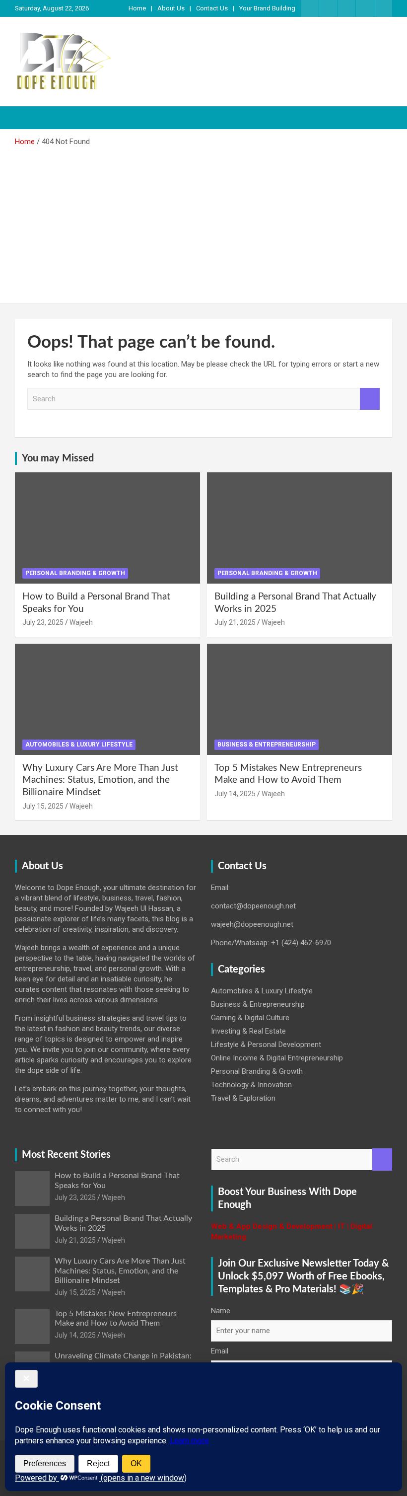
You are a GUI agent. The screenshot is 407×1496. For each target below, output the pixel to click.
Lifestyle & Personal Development (266, 1044)
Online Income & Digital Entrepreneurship (277, 1057)
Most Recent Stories (66, 1155)
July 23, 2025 (43, 622)
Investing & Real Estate (248, 1031)
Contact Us (212, 8)
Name (220, 1310)
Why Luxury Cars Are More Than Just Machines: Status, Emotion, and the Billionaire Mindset (100, 780)
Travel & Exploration (243, 1098)
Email (219, 1350)
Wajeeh (81, 622)
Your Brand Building (267, 8)
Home (137, 8)
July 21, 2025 (235, 622)
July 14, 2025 (235, 794)
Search (370, 399)
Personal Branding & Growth (75, 573)
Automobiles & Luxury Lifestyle (79, 744)
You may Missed (58, 458)
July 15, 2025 (43, 806)
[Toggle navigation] (27, 117)
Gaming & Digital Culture (250, 1017)
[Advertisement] (203, 221)
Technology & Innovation (251, 1084)
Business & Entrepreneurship (266, 744)
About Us (171, 8)
